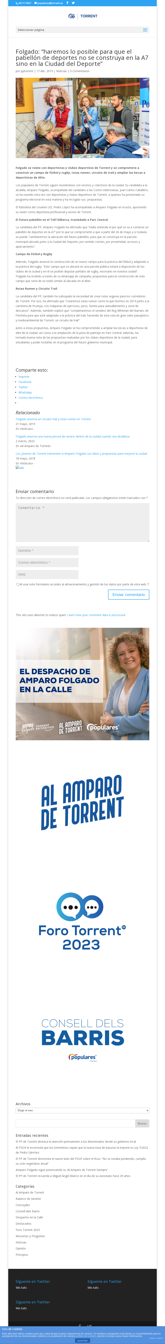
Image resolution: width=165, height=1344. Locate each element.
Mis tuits (21, 1287)
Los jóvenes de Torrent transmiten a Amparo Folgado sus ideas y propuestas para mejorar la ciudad (81, 453)
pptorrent (27, 71)
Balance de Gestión (28, 1199)
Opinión (21, 1248)
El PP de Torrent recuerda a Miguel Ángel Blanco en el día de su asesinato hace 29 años (73, 1176)
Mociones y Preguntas (30, 1236)
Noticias (61, 71)
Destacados (23, 1223)
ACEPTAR (82, 1341)
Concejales (23, 1205)
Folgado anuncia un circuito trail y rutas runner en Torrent (53, 419)
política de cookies (86, 1336)
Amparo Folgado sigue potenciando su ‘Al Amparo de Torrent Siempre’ (62, 1170)
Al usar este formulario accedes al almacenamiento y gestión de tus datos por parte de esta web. (84, 584)
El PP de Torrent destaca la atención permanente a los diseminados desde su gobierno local (76, 1141)
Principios (22, 1255)
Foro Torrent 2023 (28, 1230)
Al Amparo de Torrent (30, 1192)
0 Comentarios (79, 71)
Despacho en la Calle (29, 1217)
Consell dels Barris (28, 1211)
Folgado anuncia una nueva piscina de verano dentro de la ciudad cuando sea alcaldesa (73, 436)
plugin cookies (156, 1338)
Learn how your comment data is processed (96, 615)
